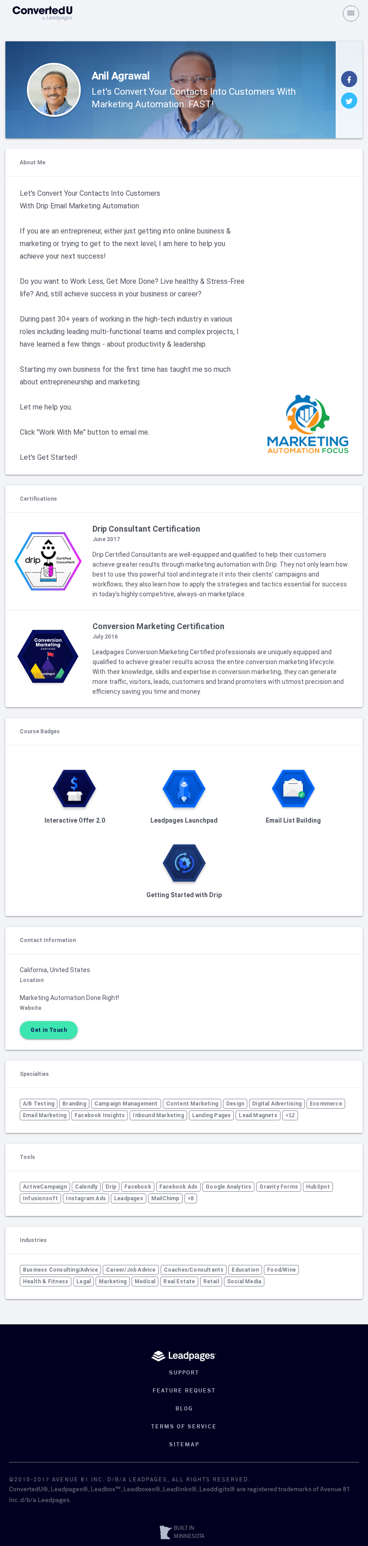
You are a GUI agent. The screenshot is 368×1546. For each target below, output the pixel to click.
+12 (290, 1115)
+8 (191, 1198)
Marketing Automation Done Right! (69, 997)
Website (30, 1008)
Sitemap (184, 1445)
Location (32, 980)
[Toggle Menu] (351, 13)
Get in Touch (49, 1030)
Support (184, 1373)
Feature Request (184, 1391)
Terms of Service (184, 1427)
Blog (184, 1409)
